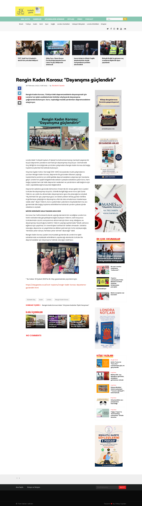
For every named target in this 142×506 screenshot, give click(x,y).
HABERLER (37, 19)
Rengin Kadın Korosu (61, 300)
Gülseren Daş (31, 300)
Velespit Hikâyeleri (78, 24)
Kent (41, 24)
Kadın (35, 24)
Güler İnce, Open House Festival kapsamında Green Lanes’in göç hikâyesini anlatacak (56, 61)
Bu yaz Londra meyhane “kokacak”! (116, 268)
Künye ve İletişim (33, 487)
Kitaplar (103, 24)
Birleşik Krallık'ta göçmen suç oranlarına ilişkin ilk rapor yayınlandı (113, 60)
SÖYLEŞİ (70, 19)
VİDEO (79, 19)
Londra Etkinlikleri (93, 24)
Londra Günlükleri (63, 24)
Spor (46, 24)
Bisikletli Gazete (58, 85)
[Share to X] (19, 93)
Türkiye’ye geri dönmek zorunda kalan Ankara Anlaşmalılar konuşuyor (110, 258)
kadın (41, 300)
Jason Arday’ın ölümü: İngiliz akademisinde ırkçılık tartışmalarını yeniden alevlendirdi (84, 61)
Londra (49, 300)
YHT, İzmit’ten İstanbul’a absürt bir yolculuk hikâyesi (28, 59)
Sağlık (53, 24)
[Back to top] (137, 501)
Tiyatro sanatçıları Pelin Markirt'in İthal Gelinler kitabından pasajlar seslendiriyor (110, 283)
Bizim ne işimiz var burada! (117, 294)
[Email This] (19, 103)
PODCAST (89, 19)
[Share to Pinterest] (19, 98)
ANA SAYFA (25, 19)
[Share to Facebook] (19, 88)
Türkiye (28, 24)
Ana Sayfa (19, 487)
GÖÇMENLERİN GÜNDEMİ (54, 19)
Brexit (21, 24)
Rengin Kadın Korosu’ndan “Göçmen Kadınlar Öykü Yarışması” (65, 305)
